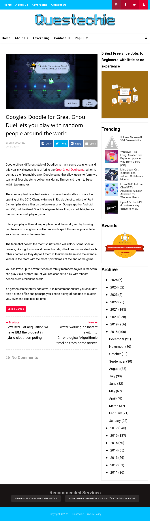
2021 (114, 309)
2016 (114, 435)
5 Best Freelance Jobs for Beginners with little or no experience (123, 59)
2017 (114, 428)
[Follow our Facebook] (125, 5)
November (117, 346)
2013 (114, 458)
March (114, 406)
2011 (114, 472)
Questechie (77, 514)
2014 (114, 450)
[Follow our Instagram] (116, 5)
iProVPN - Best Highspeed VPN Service (36, 498)
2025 (114, 280)
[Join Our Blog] (143, 5)
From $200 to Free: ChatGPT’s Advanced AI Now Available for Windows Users (131, 191)
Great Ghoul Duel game (70, 169)
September (117, 361)
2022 (114, 302)
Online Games (16, 309)
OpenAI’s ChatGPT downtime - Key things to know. (131, 205)
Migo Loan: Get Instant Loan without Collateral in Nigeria (132, 174)
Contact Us (58, 4)
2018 (114, 332)
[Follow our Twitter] (134, 5)
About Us (21, 4)
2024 (114, 287)
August (114, 369)
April (112, 398)
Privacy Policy (93, 514)
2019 (114, 324)
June (113, 383)
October (115, 354)
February (116, 413)
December (117, 339)
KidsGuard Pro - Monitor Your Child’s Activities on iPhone (102, 498)
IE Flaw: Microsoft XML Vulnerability (131, 139)
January (115, 421)
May (112, 391)
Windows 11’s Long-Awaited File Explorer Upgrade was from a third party (131, 158)
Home (8, 4)
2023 (114, 295)
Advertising (40, 4)
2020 (114, 317)
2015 (114, 443)
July (112, 376)
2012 (114, 465)
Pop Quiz (81, 38)
